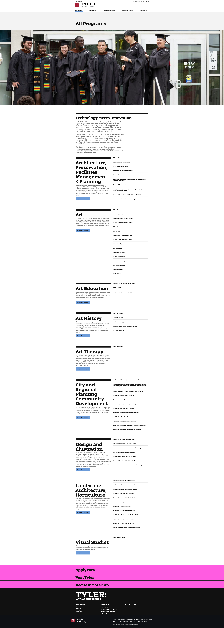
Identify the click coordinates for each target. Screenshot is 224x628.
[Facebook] (129, 605)
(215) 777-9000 (79, 610)
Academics (81, 14)
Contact (138, 619)
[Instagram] (126, 605)
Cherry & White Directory (119, 619)
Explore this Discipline (82, 552)
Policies (143, 619)
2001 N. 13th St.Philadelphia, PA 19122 (81, 609)
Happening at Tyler (108, 611)
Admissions (105, 606)
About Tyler (105, 613)
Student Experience (108, 608)
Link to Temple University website (78, 620)
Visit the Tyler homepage (91, 596)
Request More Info (92, 584)
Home (76, 14)
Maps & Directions (130, 619)
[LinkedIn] (135, 605)
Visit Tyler (85, 576)
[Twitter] (132, 605)
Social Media (149, 619)
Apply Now (85, 568)
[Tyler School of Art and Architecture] (93, 5)
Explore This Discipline (82, 198)
